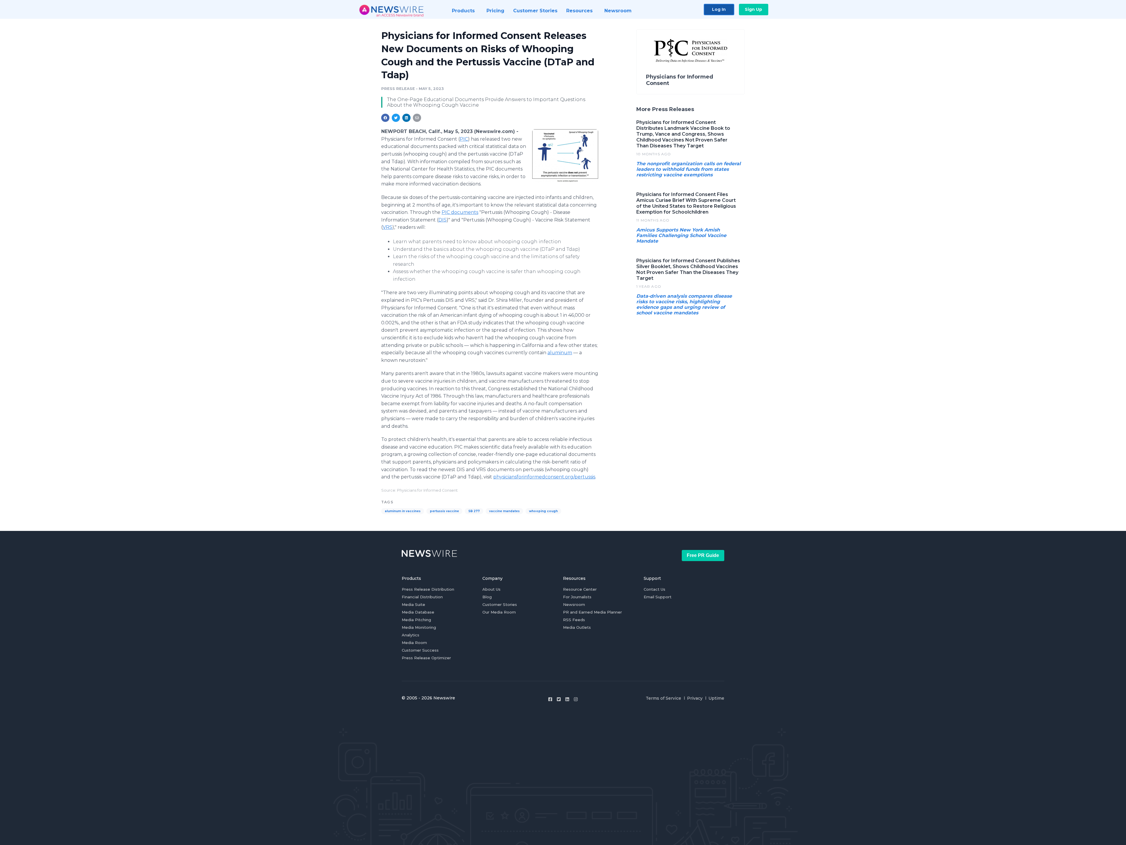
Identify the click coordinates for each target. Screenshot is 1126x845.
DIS (442, 220)
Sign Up (753, 9)
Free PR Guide (703, 555)
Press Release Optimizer (426, 657)
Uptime (716, 698)
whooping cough (543, 511)
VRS (387, 227)
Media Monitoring (419, 627)
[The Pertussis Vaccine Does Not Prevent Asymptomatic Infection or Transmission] (565, 156)
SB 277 (474, 511)
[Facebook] (550, 699)
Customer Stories (499, 604)
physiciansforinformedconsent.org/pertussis (544, 477)
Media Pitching (416, 619)
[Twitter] (559, 699)
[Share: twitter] (396, 118)
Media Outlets (577, 627)
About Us (491, 589)
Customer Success (420, 650)
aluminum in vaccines (402, 511)
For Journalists (577, 596)
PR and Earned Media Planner (592, 612)
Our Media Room (499, 612)
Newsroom (574, 604)
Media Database (418, 612)
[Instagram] (576, 699)
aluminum (559, 352)
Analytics (410, 635)
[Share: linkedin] (406, 118)
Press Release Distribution (428, 589)
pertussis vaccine (444, 511)
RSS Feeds (574, 619)
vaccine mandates (504, 511)
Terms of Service (663, 698)
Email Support (657, 596)
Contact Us (654, 589)
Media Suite (413, 604)
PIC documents (460, 212)
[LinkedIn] (567, 699)
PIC (464, 139)
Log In (719, 9)
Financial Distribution (422, 596)
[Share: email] (417, 118)
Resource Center (580, 589)
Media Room (414, 642)
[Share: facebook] (385, 118)
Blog (487, 596)
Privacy (695, 698)
